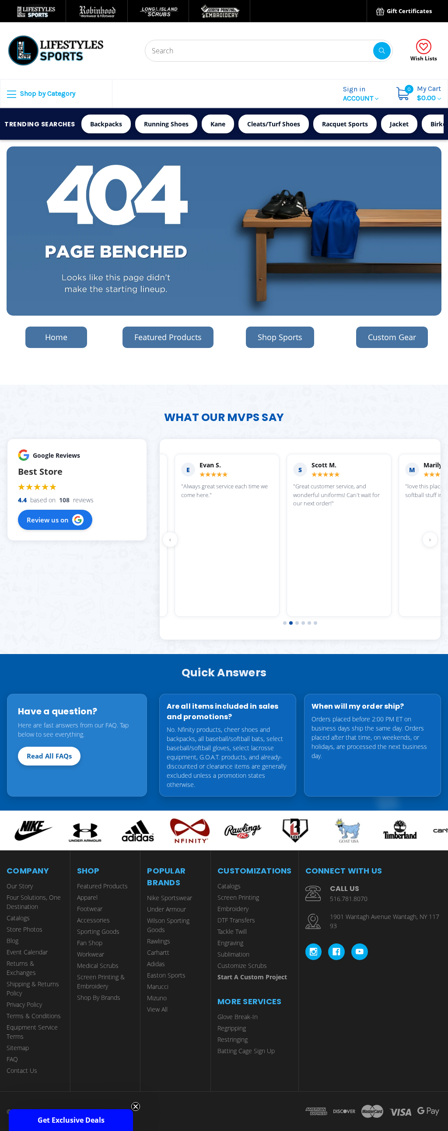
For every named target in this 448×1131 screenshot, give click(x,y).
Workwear (90, 954)
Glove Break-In (237, 1017)
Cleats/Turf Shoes (273, 124)
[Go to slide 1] (285, 623)
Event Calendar (27, 952)
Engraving (230, 943)
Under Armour (166, 909)
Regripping (231, 1028)
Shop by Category (46, 93)
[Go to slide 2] (291, 623)
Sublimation (233, 954)
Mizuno (157, 998)
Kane (217, 124)
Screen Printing (238, 897)
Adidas (156, 964)
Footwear (89, 909)
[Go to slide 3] (297, 623)
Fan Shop (89, 943)
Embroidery (232, 909)
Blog (12, 940)
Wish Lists (423, 58)
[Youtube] (359, 951)
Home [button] (56, 337)
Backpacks (106, 124)
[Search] (382, 50)
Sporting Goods (98, 931)
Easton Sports (166, 975)
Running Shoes (166, 124)
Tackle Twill (232, 931)
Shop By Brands (98, 997)
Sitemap (18, 1048)
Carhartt (158, 952)
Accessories (93, 920)
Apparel (87, 897)
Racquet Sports (345, 124)
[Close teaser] (135, 1106)
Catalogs (18, 918)
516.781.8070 (349, 898)
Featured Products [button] (168, 337)
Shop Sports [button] (280, 337)
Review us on (48, 519)
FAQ (12, 1059)
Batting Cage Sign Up (246, 1051)
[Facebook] (336, 951)
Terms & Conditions (34, 1016)
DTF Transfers (236, 920)
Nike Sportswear (169, 898)
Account (359, 93)
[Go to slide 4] (303, 623)
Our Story (20, 886)
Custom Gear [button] (392, 337)
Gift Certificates (408, 11)
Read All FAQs (49, 756)
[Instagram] (313, 951)
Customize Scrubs (242, 965)
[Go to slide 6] (315, 623)
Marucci (157, 986)
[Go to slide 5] (309, 623)
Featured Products (102, 886)
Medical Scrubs (98, 965)
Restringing (232, 1039)
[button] (71, 1120)
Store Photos (24, 929)
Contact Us (22, 1070)
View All (157, 1009)
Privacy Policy (24, 1004)
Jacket (399, 124)
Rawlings (158, 941)
